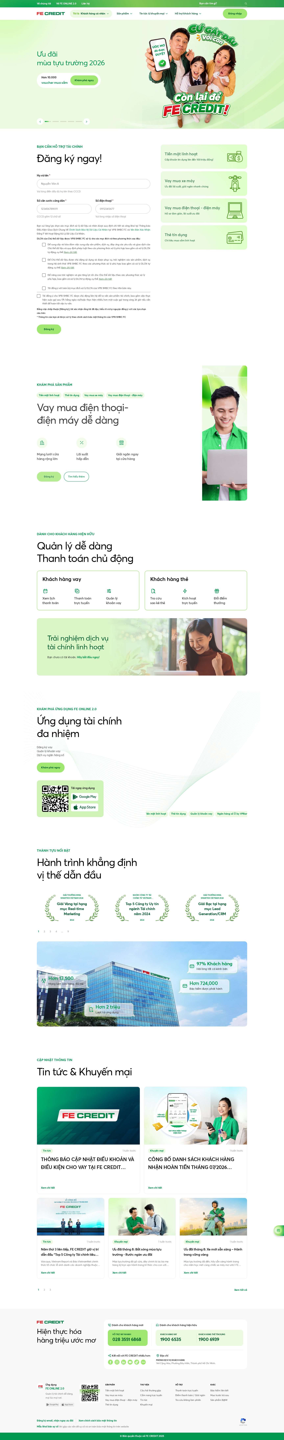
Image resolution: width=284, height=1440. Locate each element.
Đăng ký (49, 476)
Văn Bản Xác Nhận (140, 230)
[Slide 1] (72, 395)
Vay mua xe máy (113, 1395)
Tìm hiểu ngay (94, 80)
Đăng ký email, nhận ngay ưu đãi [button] (55, 1421)
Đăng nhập (235, 13)
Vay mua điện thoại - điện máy (121, 1400)
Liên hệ (86, 3)
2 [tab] (44, 1290)
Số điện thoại (104, 201)
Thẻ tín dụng (111, 1405)
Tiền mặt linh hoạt (114, 1390)
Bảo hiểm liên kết (219, 1390)
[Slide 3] (125, 395)
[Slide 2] (93, 395)
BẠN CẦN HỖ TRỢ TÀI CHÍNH (60, 146)
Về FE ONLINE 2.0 (66, 3)
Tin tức (143, 1400)
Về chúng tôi (44, 3)
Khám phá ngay (50, 767)
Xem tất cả (240, 1290)
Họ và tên (43, 175)
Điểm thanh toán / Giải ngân (190, 1395)
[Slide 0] (49, 395)
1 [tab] (38, 1290)
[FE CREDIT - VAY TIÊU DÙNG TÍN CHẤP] (51, 13)
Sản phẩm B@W (218, 1400)
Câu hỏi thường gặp (150, 1390)
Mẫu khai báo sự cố (48, 1426)
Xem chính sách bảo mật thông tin (98, 1421)
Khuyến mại (146, 1405)
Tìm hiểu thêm (76, 476)
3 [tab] (50, 1290)
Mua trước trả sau (219, 1395)
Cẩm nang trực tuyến (151, 1395)
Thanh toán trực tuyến (186, 1390)
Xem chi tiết (70, 252)
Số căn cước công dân (51, 201)
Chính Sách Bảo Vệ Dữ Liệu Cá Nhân (88, 230)
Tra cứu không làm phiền (188, 1400)
